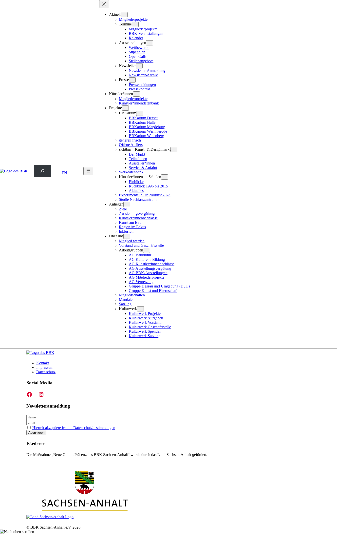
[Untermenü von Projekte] (125, 108)
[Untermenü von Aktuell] (124, 14)
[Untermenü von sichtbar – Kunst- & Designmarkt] (173, 149)
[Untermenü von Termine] (135, 24)
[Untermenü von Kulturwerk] (140, 308)
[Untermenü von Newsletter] (139, 65)
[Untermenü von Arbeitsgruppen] (146, 250)
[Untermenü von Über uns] (126, 236)
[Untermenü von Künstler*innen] (136, 94)
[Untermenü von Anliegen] (126, 204)
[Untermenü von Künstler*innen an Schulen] (164, 177)
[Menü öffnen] (88, 171)
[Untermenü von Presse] (132, 79)
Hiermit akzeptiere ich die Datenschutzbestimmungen (73, 428)
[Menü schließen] (104, 4)
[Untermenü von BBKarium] (139, 113)
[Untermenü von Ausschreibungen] (149, 42)
